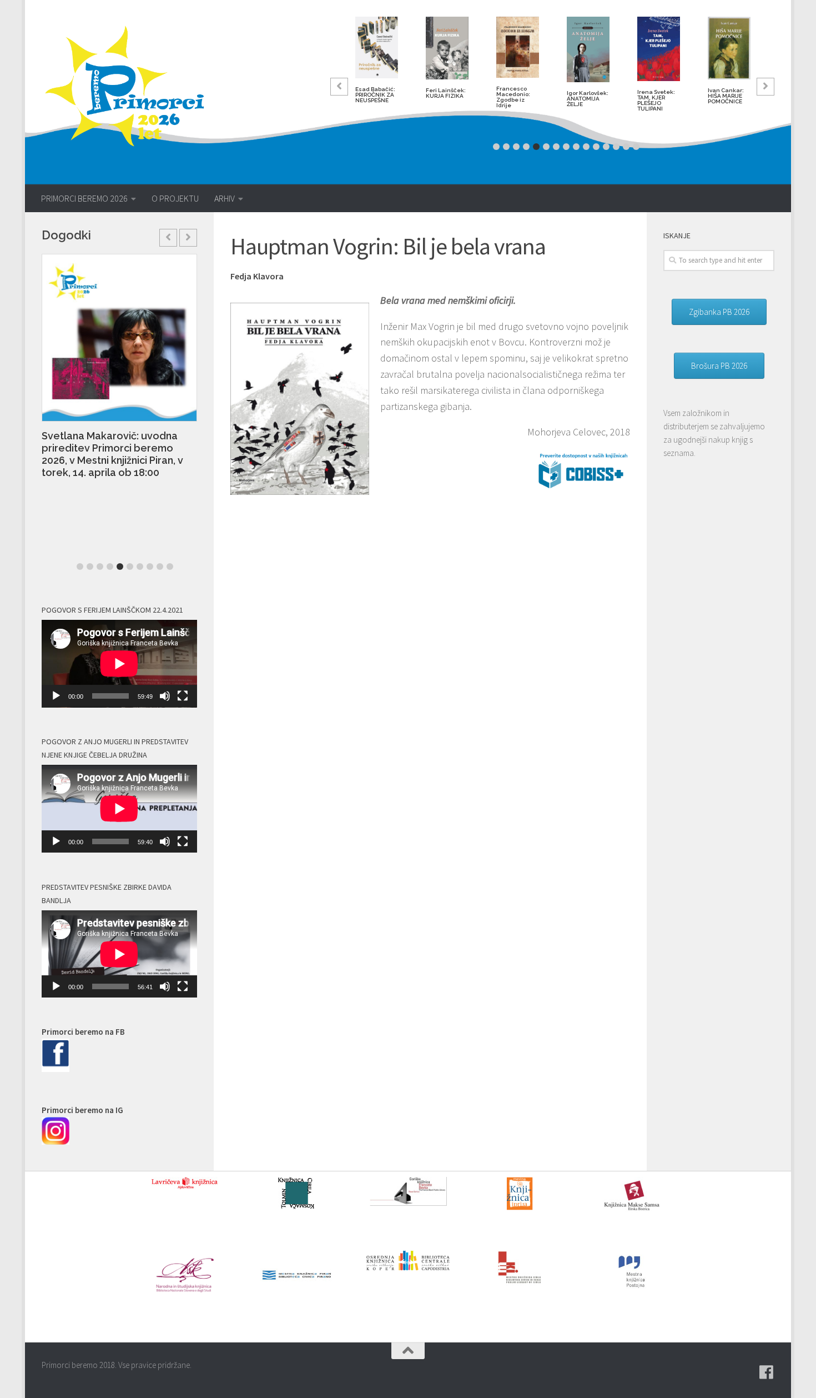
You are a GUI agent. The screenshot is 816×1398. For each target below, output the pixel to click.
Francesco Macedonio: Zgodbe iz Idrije (513, 97)
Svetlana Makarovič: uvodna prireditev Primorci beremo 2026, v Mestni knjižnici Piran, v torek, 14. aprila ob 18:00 (112, 454)
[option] (376, 64)
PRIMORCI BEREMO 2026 (84, 198)
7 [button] (556, 146)
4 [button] (526, 146)
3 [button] (516, 146)
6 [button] (546, 146)
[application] (119, 664)
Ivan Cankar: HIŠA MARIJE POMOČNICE (726, 95)
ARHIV (224, 198)
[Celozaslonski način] (182, 695)
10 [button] (586, 146)
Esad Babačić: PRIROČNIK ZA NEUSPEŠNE (375, 94)
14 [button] (626, 146)
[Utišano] (164, 695)
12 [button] (606, 146)
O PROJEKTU (175, 198)
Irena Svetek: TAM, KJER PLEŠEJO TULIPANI (656, 100)
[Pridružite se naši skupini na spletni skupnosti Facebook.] (766, 1372)
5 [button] (536, 146)
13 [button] (616, 146)
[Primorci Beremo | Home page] (132, 86)
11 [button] (596, 146)
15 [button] (636, 146)
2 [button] (506, 146)
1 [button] (496, 146)
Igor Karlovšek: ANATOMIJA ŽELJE (587, 98)
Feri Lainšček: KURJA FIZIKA (446, 93)
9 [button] (576, 146)
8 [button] (566, 146)
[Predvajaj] (56, 695)
